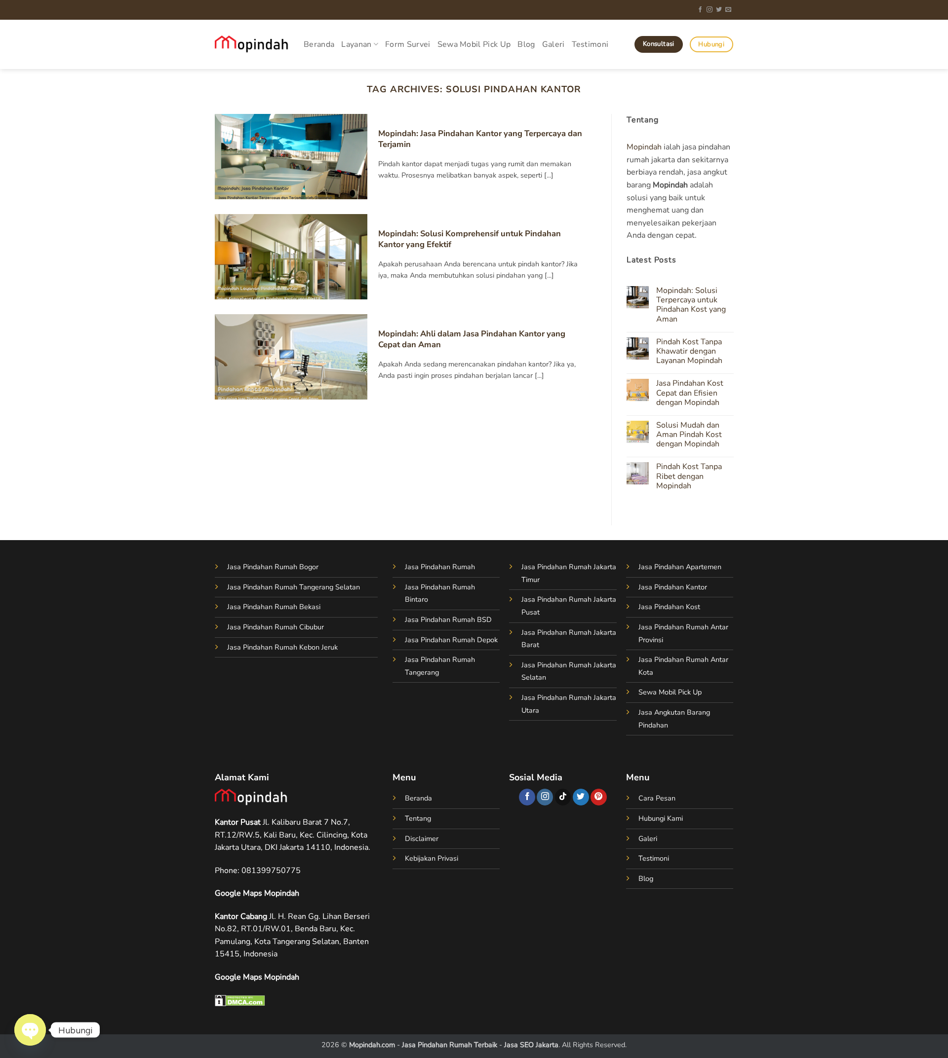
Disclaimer (421, 838)
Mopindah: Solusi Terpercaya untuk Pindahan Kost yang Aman (690, 305)
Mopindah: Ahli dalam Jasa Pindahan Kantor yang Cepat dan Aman (471, 339)
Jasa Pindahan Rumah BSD (448, 619)
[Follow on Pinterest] (599, 797)
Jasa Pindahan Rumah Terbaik (449, 1045)
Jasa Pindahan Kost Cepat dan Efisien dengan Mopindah (689, 393)
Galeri (553, 44)
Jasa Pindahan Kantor (672, 587)
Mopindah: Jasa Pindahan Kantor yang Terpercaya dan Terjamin (480, 138)
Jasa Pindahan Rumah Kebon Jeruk (282, 647)
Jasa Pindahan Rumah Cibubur (275, 627)
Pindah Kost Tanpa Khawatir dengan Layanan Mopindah (689, 351)
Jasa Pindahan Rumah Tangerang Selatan (293, 587)
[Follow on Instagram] (709, 9)
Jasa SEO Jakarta (531, 1045)
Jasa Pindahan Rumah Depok (451, 640)
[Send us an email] (728, 9)
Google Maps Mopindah (257, 893)
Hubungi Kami (660, 818)
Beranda (319, 44)
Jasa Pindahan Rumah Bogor (272, 567)
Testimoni (590, 44)
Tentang (418, 818)
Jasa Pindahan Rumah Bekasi (273, 607)
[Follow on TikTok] (563, 797)
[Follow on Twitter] (719, 9)
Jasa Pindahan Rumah (440, 567)
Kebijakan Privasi (431, 858)
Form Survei (408, 44)
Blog (526, 44)
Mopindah (644, 147)
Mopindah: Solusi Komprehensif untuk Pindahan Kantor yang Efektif (469, 239)
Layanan (356, 44)
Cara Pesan (656, 798)
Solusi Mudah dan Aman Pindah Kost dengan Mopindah (688, 435)
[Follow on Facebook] (700, 9)
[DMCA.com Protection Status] (240, 999)
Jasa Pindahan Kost (669, 607)
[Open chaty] (30, 1030)
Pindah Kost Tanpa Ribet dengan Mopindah (688, 477)
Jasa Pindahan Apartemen (679, 567)
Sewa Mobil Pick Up (474, 44)
